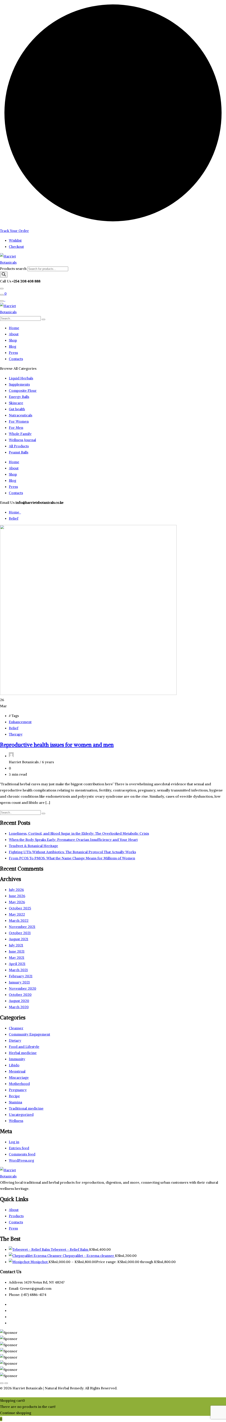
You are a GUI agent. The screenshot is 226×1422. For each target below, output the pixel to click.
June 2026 (17, 896)
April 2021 (17, 963)
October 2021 (20, 933)
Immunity (17, 1059)
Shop (13, 340)
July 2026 (16, 889)
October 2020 (20, 994)
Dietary (15, 1040)
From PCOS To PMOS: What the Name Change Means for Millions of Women (72, 858)
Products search (13, 268)
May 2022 (17, 914)
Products (16, 1216)
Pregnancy (18, 1090)
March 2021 (18, 970)
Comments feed (22, 1154)
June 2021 (16, 951)
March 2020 (19, 1007)
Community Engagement (29, 1034)
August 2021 (18, 939)
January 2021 (19, 982)
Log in (14, 1142)
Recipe (14, 1096)
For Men (16, 427)
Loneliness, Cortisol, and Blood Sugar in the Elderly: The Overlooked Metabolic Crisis (79, 833)
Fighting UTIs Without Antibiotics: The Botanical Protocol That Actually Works (72, 852)
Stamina (15, 1102)
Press (13, 352)
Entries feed (19, 1148)
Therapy (16, 734)
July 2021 (16, 945)
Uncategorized (21, 1114)
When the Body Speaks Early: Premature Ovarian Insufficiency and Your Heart (73, 839)
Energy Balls (19, 396)
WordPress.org (21, 1160)
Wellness (16, 1120)
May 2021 (16, 957)
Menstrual (17, 1071)
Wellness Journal (22, 440)
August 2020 (19, 1000)
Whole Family (20, 433)
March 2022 (18, 920)
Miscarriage (19, 1077)
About (14, 334)
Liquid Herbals (21, 378)
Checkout (16, 246)
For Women (19, 421)
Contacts (16, 358)
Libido (14, 1065)
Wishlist (15, 240)
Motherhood (19, 1083)
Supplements (19, 384)
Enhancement (20, 722)
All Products (19, 446)
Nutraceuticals (20, 415)
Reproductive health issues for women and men (57, 744)
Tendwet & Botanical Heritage (33, 845)
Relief (13, 518)
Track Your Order (14, 230)
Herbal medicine (23, 1053)
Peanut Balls (18, 452)
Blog (12, 346)
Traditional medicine (26, 1108)
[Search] (4, 275)
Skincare (16, 403)
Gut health (17, 409)
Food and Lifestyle (24, 1046)
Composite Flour (23, 390)
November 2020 (22, 988)
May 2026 (17, 902)
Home (14, 328)
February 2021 (20, 976)
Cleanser (16, 1028)
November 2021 (22, 926)
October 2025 (20, 908)
